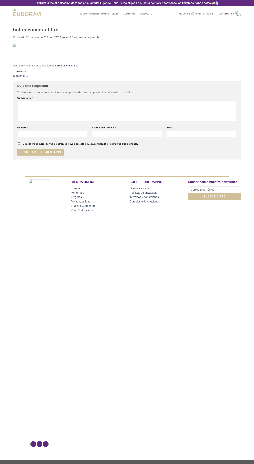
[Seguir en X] (46, 444)
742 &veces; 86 (63, 37)
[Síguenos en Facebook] (33, 444)
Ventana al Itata (80, 201)
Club (115, 13)
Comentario (24, 97)
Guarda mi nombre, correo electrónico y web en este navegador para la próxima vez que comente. (80, 143)
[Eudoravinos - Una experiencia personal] (27, 14)
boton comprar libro (89, 37)
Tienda (75, 188)
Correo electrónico (104, 127)
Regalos (76, 197)
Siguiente (20, 75)
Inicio (83, 13)
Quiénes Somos (99, 13)
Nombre (22, 127)
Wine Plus (77, 192)
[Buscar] (73, 14)
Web (169, 127)
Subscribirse (214, 196)
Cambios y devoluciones (145, 201)
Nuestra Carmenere (83, 205)
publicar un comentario (66, 65)
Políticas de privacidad (143, 192)
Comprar (129, 13)
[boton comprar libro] (77, 51)
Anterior (19, 71)
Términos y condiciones (144, 197)
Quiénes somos (139, 188)
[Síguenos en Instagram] (39, 444)
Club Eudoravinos (82, 210)
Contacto (146, 13)
